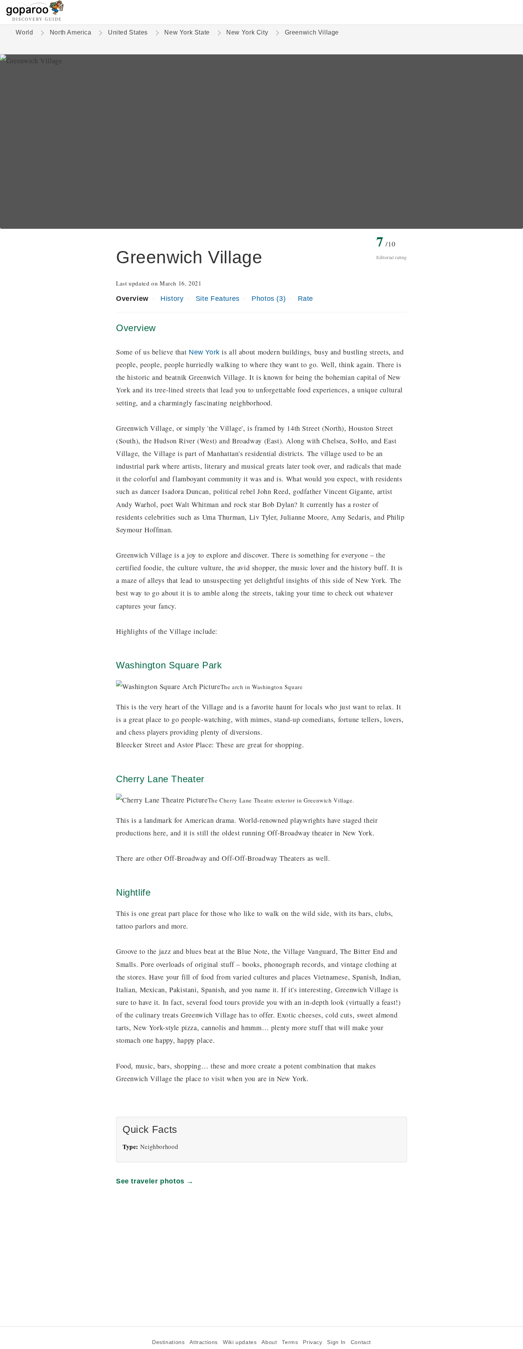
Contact (361, 1342)
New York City (247, 32)
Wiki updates (240, 1342)
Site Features (218, 298)
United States (128, 32)
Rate (305, 298)
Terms (290, 1342)
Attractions (204, 1342)
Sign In (336, 1342)
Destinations (168, 1342)
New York (204, 352)
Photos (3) (269, 298)
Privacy (312, 1342)
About (269, 1342)
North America (71, 32)
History (171, 298)
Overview (132, 298)
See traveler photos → (155, 1181)
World (24, 32)
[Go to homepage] (35, 14)
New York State (187, 32)
